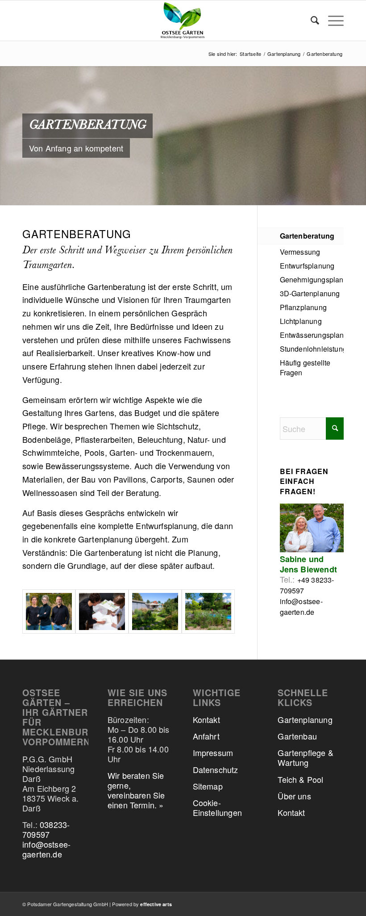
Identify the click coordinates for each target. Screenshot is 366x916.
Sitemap (208, 786)
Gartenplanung (305, 719)
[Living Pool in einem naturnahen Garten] (208, 611)
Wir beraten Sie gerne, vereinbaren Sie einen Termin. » (136, 790)
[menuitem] (310, 20)
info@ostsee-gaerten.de (301, 606)
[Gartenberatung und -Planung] (102, 611)
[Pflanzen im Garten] (155, 611)
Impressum (213, 752)
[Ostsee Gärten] (183, 20)
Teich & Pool (300, 779)
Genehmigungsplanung (312, 279)
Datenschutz (215, 769)
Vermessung (300, 252)
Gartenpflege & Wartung (305, 757)
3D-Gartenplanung (310, 293)
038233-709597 (46, 829)
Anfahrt (206, 736)
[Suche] (310, 20)
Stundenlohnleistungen (312, 349)
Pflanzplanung (303, 307)
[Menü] (331, 20)
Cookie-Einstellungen (217, 807)
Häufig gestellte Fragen (305, 367)
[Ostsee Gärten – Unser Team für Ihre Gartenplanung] (48, 611)
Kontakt (206, 719)
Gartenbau (297, 736)
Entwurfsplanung (307, 266)
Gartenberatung (307, 236)
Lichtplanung (301, 321)
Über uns (294, 796)
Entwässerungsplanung (312, 335)
